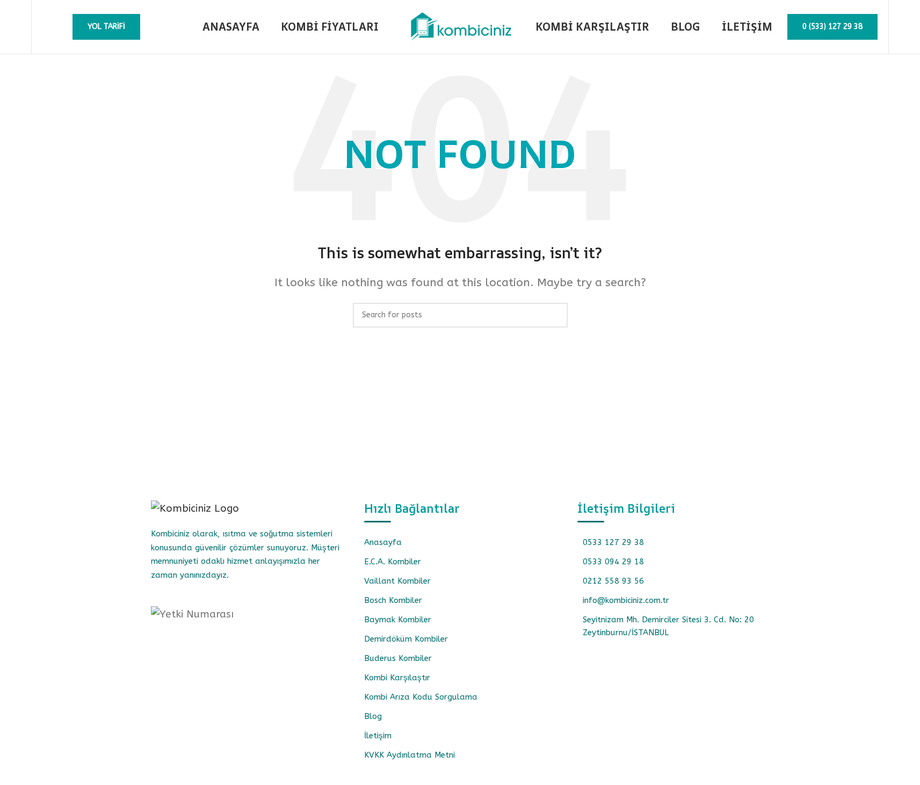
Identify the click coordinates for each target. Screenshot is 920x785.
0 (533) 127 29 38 (832, 26)
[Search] (46, 27)
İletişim (378, 735)
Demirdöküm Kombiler (406, 639)
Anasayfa (383, 542)
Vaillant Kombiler (397, 581)
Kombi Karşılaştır (397, 677)
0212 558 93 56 (613, 581)
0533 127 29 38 (613, 542)
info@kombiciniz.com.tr (626, 600)
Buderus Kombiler (398, 658)
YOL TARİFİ (106, 26)
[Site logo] (460, 26)
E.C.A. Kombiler (392, 561)
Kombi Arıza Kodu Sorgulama (420, 697)
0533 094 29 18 (613, 561)
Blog (373, 716)
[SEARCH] (555, 315)
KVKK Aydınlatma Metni (409, 755)
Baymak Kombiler (397, 619)
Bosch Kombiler (393, 600)
